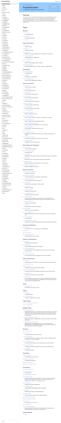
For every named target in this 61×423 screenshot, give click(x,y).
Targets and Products (28, 43)
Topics (25, 27)
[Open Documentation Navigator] (1, 1)
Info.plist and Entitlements (29, 225)
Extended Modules (27, 412)
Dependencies (26, 69)
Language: (56, 1)
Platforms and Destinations (29, 239)
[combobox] (8, 421)
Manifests (25, 30)
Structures (25, 329)
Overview (26, 15)
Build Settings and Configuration (31, 145)
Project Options (27, 301)
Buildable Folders (27, 308)
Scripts (24, 283)
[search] (8, 421)
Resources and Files (28, 169)
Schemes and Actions (28, 83)
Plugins (25, 290)
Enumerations (26, 367)
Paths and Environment (29, 258)
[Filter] (8, 421)
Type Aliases (26, 353)
